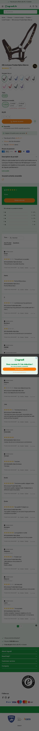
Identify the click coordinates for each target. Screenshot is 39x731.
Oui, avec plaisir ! (19, 369)
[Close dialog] (36, 358)
